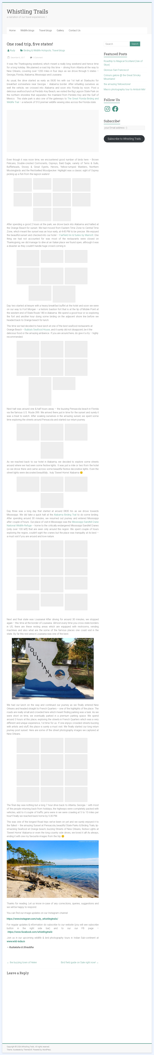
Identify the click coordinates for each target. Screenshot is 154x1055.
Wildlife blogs (27, 30)
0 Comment (38, 58)
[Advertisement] (53, 131)
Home (12, 30)
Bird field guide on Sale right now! (80, 962)
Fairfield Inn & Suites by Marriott (76, 235)
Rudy (12, 50)
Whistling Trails (27, 11)
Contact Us (74, 30)
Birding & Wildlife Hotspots (37, 50)
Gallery (60, 30)
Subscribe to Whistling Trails (124, 138)
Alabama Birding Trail (65, 514)
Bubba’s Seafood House (37, 329)
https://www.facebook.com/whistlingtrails (29, 931)
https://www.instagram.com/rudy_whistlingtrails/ (32, 918)
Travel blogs (45, 30)
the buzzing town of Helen (22, 962)
